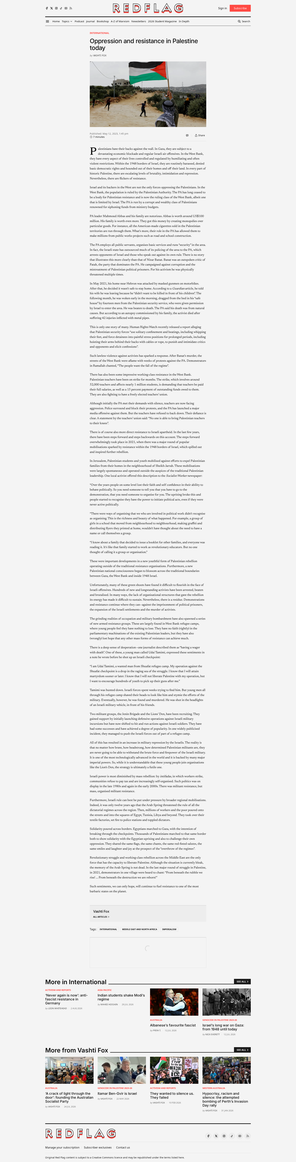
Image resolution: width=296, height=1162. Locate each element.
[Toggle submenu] (71, 21)
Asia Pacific (105, 990)
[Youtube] (65, 8)
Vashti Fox (99, 55)
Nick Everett (212, 1034)
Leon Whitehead (57, 1008)
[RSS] (70, 8)
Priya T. (157, 1030)
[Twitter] (51, 8)
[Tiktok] (61, 8)
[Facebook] (46, 8)
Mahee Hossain (109, 1004)
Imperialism (169, 929)
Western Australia (213, 1088)
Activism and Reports (58, 990)
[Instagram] (56, 8)
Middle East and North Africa (139, 929)
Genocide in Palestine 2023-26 (219, 1019)
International (99, 33)
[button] (65, 21)
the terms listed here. (172, 1157)
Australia (156, 1019)
